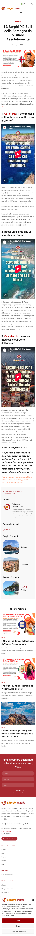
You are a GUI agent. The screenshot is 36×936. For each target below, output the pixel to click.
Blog (2, 864)
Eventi (3, 861)
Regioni (4, 857)
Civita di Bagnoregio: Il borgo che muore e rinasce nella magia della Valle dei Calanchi (17, 733)
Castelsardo (11, 336)
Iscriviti (18, 791)
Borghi (18, 22)
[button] (33, 900)
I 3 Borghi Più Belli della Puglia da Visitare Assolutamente (17, 687)
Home (3, 849)
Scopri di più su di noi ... (9, 839)
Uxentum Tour (6, 831)
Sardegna (24, 590)
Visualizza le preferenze (18, 931)
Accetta (18, 920)
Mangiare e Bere (7, 889)
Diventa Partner (6, 875)
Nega (18, 926)
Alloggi (3, 885)
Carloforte (10, 114)
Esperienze (5, 892)
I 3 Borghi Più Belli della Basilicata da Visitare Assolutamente (17, 642)
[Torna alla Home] (10, 8)
